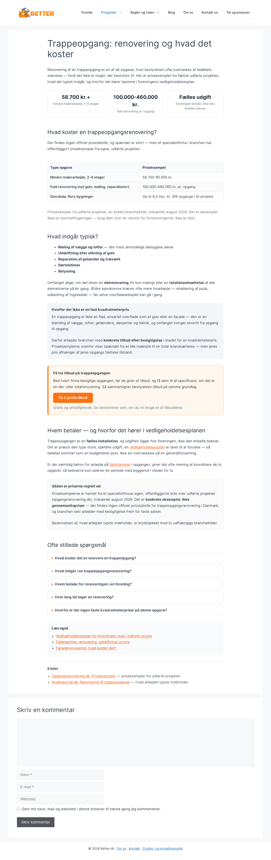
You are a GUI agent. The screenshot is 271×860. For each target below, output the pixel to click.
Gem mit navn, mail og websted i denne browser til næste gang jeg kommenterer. (91, 809)
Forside (87, 12)
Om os (188, 12)
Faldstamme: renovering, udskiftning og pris (93, 642)
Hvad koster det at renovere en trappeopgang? (95, 558)
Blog (171, 12)
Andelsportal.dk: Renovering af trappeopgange (91, 682)
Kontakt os (210, 12)
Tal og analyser (238, 12)
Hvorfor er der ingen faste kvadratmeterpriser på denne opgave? (111, 610)
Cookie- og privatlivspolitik (162, 848)
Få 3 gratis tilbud (73, 397)
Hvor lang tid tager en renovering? (84, 597)
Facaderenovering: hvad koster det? (86, 648)
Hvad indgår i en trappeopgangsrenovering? (93, 571)
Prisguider (109, 12)
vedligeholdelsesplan (147, 447)
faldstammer (119, 464)
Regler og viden (142, 12)
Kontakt (134, 848)
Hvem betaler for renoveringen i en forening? (93, 584)
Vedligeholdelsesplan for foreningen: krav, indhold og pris (104, 636)
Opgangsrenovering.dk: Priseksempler (84, 676)
